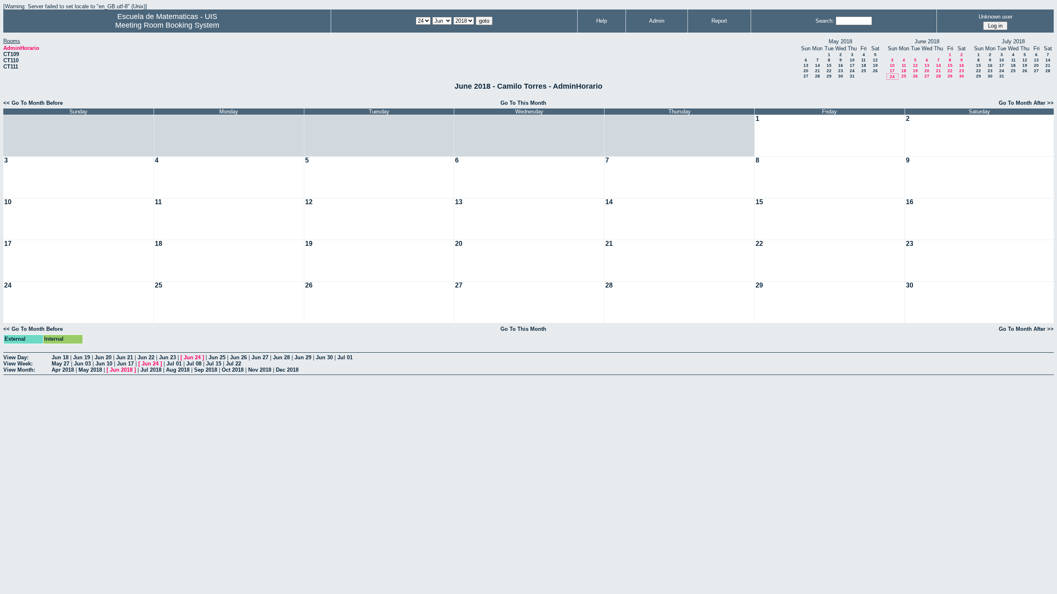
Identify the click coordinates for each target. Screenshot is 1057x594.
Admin (656, 21)
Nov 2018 (259, 370)
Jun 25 (217, 357)
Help (601, 21)
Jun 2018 (121, 370)
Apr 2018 (63, 370)
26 (875, 70)
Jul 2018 (150, 370)
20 (805, 70)
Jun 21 (124, 357)
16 (840, 65)
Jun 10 (103, 364)
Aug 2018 (178, 370)
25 (863, 70)
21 (817, 70)
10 (852, 60)
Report (719, 21)
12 (875, 60)
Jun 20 (103, 357)
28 (817, 76)
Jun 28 (281, 357)
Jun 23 (167, 357)
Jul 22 (233, 364)
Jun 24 (192, 357)
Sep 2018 (205, 370)
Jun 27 (259, 357)
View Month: (19, 370)
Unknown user (995, 17)
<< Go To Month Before (33, 103)
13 (805, 65)
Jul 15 (213, 364)
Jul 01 (345, 357)
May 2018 (90, 370)
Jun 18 (60, 357)
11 (863, 60)
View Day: (15, 357)
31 (852, 76)
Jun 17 (125, 364)
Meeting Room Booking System (167, 25)
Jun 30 (324, 357)
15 (829, 65)
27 (805, 76)
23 (840, 70)
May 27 (60, 364)
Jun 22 (145, 357)
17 (852, 65)
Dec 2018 (287, 370)
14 (817, 65)
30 (840, 76)
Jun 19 (81, 357)
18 (863, 65)
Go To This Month (523, 103)
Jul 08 (193, 364)
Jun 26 (238, 357)
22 (829, 70)
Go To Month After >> (1026, 103)
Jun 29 (302, 357)
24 (852, 70)
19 (875, 65)
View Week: (18, 364)
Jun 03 (82, 364)
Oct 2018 (233, 370)
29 (829, 76)
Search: (824, 21)
